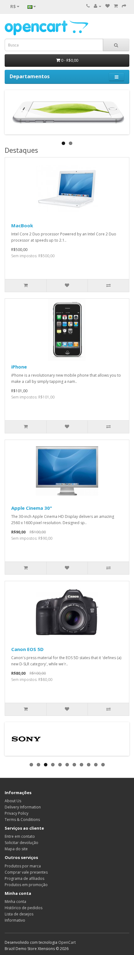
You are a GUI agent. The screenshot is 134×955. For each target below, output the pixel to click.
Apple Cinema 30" (31, 508)
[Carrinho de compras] (116, 6)
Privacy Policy (16, 813)
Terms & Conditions (22, 819)
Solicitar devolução (21, 842)
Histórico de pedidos (23, 907)
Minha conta (15, 901)
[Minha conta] (97, 6)
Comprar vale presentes (26, 872)
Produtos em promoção (26, 884)
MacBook (22, 225)
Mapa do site (16, 848)
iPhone (19, 367)
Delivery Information (23, 807)
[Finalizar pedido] (124, 6)
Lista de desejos (19, 914)
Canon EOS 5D (27, 649)
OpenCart (67, 942)
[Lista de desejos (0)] (107, 6)
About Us (13, 800)
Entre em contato (20, 836)
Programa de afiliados (24, 878)
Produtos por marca (23, 866)
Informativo (15, 920)
